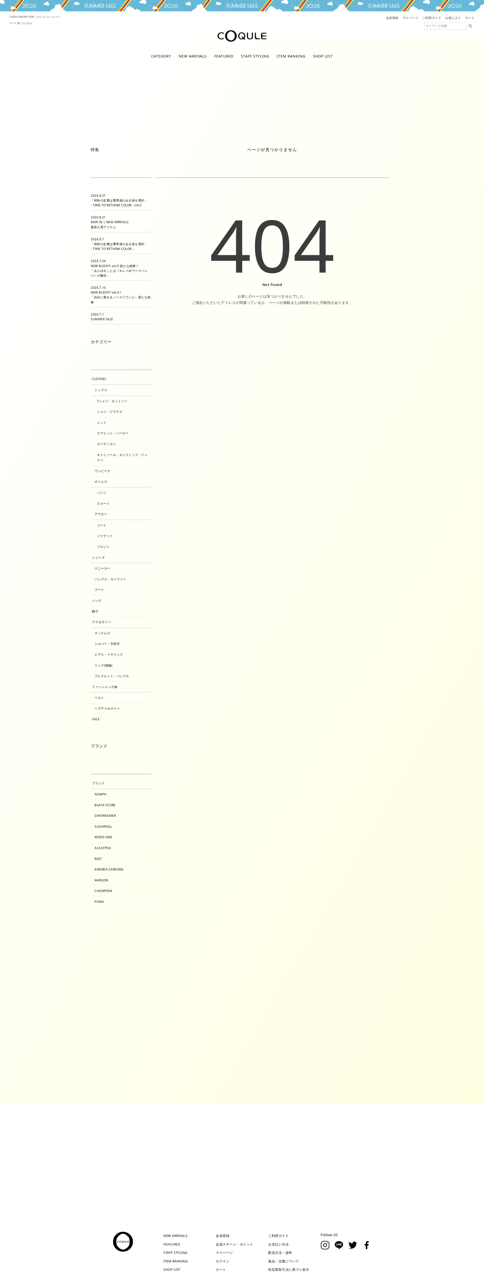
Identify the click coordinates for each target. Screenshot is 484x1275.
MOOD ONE (103, 837)
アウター (206, 131)
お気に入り (453, 18)
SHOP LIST (323, 56)
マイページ (410, 18)
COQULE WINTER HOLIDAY (242, 5)
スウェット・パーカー (113, 433)
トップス (250, 131)
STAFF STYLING (255, 56)
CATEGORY (161, 56)
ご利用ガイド (431, 18)
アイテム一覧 (165, 131)
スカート (103, 503)
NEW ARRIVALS (193, 56)
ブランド (98, 783)
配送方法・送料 (280, 1252)
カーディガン (106, 444)
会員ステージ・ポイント (234, 1244)
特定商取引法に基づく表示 (288, 1269)
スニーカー (102, 568)
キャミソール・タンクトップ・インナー (122, 457)
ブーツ (99, 590)
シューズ (98, 557)
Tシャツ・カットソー (112, 401)
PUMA (99, 902)
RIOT (98, 859)
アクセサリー (101, 622)
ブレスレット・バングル (112, 676)
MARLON (101, 880)
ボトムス (101, 481)
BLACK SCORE (105, 805)
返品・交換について (283, 1261)
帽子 (95, 611)
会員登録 (392, 18)
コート (102, 525)
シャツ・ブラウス (109, 412)
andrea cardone (109, 869)
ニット (102, 422)
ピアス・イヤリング (109, 654)
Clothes (99, 379)
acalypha (103, 848)
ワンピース (297, 131)
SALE (96, 719)
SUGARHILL (103, 826)
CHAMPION (103, 891)
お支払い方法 (278, 1244)
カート (470, 18)
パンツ (102, 492)
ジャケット (105, 536)
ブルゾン (103, 546)
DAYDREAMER (105, 816)
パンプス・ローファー (110, 579)
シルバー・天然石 (107, 644)
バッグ (97, 600)
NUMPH (101, 794)
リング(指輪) (104, 665)
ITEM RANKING (291, 56)
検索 (470, 26)
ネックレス (102, 633)
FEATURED (223, 56)
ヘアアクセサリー (107, 708)
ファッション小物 (104, 687)
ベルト (99, 698)
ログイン (222, 1261)
